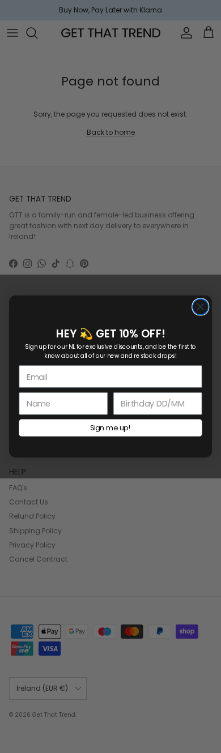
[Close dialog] (201, 307)
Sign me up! (110, 427)
